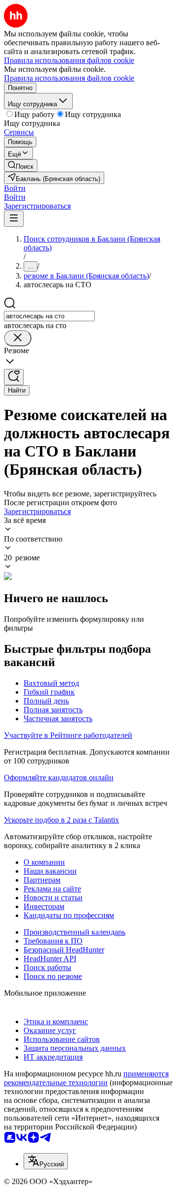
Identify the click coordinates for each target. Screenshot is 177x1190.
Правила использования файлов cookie (69, 78)
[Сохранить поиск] (14, 377)
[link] (20, 165)
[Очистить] (17, 338)
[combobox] (49, 316)
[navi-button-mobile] (14, 219)
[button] (15, 188)
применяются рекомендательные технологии (86, 1078)
